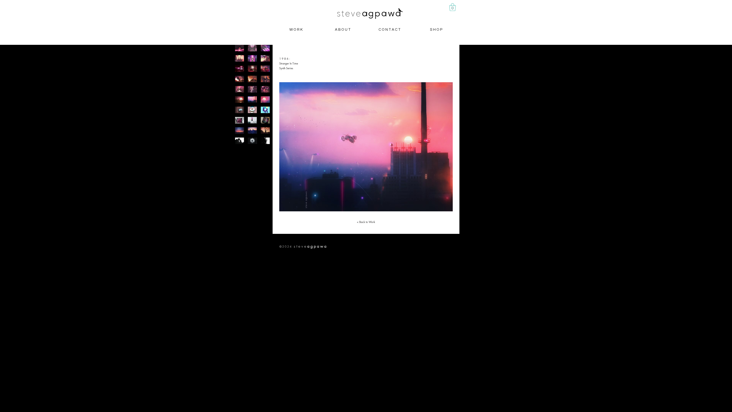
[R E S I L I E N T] (239, 110)
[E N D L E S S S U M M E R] (239, 99)
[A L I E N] (252, 141)
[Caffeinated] (252, 110)
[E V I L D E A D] (265, 79)
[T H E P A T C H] (252, 120)
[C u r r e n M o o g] (252, 130)
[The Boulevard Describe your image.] (252, 68)
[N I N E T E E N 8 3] (239, 130)
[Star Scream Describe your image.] (265, 58)
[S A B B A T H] (239, 141)
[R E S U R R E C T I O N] (265, 89)
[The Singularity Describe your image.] (239, 48)
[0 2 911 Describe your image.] (239, 68)
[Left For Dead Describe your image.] (265, 48)
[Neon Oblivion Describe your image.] (252, 58)
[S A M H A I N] (252, 79)
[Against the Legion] (239, 79)
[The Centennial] (239, 89)
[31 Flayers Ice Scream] (239, 120)
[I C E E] (265, 141)
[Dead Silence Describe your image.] (252, 48)
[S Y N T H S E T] (265, 99)
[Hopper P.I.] (265, 120)
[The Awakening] (252, 89)
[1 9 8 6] (252, 99)
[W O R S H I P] (265, 130)
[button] (452, 7)
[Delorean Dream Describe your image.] (239, 58)
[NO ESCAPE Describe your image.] (265, 68)
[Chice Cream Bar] (265, 110)
